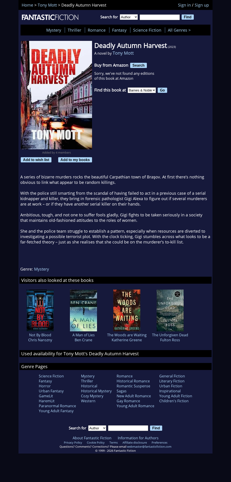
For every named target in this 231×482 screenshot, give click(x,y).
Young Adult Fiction (175, 395)
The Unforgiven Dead (170, 334)
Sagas (122, 390)
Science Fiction (147, 30)
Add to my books (75, 160)
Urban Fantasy (51, 390)
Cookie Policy (96, 442)
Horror (45, 386)
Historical (89, 386)
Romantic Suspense (133, 386)
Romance (97, 30)
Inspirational (170, 390)
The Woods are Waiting (127, 334)
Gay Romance (128, 400)
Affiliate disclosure (134, 442)
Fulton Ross (170, 339)
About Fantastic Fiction (92, 437)
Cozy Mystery (92, 395)
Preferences (159, 442)
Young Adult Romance (135, 405)
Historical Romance (133, 381)
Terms (113, 442)
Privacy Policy (73, 442)
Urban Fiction (170, 386)
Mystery (53, 30)
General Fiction (172, 376)
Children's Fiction (174, 400)
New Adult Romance (134, 395)
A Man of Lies (83, 334)
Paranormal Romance (57, 405)
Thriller (74, 30)
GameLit (46, 395)
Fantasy (119, 30)
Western (88, 400)
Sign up (202, 5)
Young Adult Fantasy (56, 410)
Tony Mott (123, 53)
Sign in (184, 5)
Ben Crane (83, 339)
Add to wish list (36, 160)
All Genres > (180, 30)
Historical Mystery (96, 390)
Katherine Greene (127, 339)
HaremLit (47, 400)
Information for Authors (138, 437)
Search (138, 65)
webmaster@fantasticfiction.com (149, 447)
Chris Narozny (40, 339)
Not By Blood (40, 334)
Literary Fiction (172, 381)
